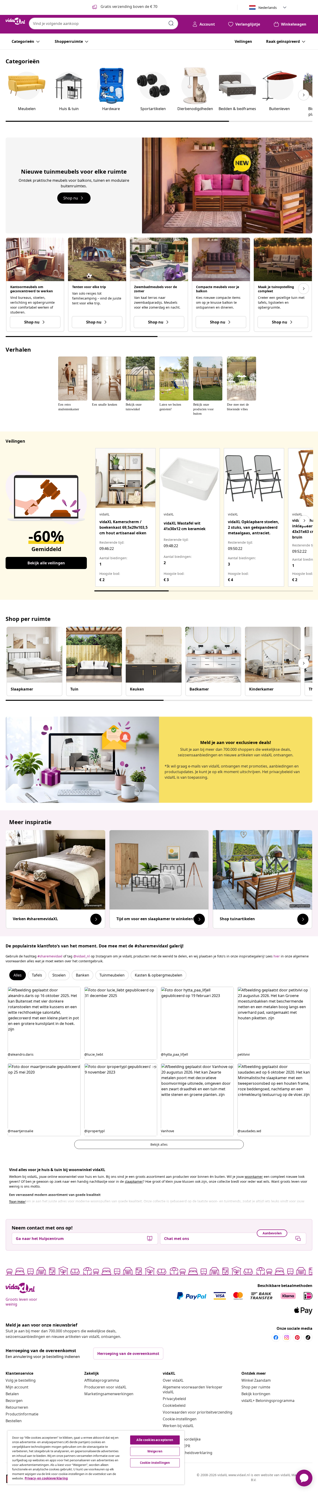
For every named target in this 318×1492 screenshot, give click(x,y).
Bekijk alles (159, 1144)
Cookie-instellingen (179, 1418)
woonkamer (254, 1176)
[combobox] (103, 23)
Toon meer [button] (17, 1201)
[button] (44, 1023)
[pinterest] (297, 1337)
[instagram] (286, 1337)
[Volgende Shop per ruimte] (303, 663)
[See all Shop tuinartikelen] (302, 919)
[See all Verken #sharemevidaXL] (95, 919)
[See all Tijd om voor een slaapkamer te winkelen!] (199, 919)
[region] (95, 1458)
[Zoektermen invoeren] (171, 23)
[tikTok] (308, 1337)
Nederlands (267, 7)
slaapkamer (134, 1181)
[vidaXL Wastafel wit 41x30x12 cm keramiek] (190, 478)
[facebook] (276, 1337)
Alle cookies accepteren (154, 1440)
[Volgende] (304, 520)
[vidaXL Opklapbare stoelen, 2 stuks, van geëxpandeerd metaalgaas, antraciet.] (254, 478)
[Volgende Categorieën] (303, 95)
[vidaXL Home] (15, 21)
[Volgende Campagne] (303, 288)
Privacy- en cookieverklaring (46, 1478)
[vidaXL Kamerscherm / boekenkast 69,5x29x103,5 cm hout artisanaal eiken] (125, 478)
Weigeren (154, 1451)
